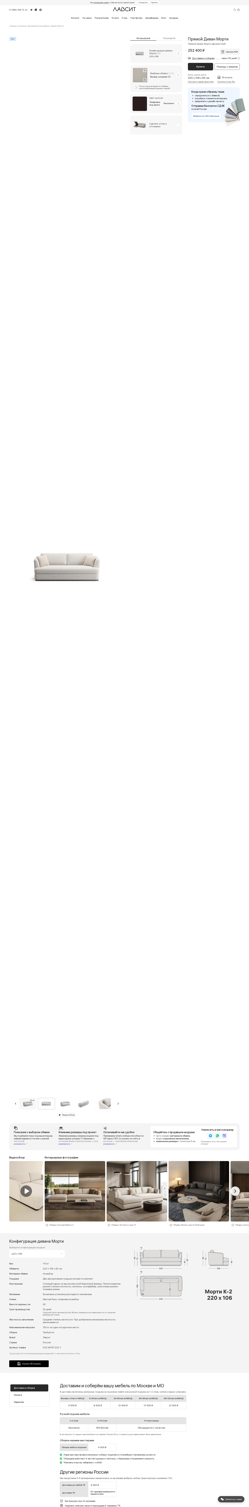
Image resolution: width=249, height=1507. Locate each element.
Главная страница (17, 26)
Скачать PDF (232, 52)
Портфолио (136, 17)
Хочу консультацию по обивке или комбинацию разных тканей (154, 87)
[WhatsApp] (34, 10)
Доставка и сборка (24, 1387)
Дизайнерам (151, 17)
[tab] (29, 1387)
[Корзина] (238, 10)
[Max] (39, 10)
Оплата (18, 1394)
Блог (163, 17)
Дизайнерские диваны (38, 26)
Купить (200, 66)
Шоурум (173, 17)
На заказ (87, 17)
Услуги (115, 17)
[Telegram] (30, 10)
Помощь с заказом (227, 66)
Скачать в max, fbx (226, 81)
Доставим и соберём (203, 58)
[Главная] (124, 10)
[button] (15, 1103)
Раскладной (169, 38)
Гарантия (19, 1402)
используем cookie (101, 2)
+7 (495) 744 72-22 (18, 9)
